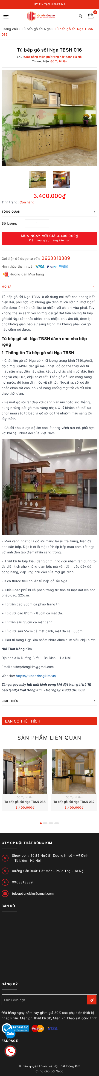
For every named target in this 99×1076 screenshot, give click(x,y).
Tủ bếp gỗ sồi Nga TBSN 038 (24, 802)
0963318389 (55, 258)
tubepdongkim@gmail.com (33, 893)
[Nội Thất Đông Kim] (41, 16)
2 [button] (45, 823)
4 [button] (56, 823)
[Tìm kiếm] (80, 17)
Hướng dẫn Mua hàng (26, 274)
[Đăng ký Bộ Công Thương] (15, 1028)
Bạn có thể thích (23, 721)
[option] (49, 118)
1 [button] (41, 823)
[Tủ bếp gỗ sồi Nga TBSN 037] (74, 771)
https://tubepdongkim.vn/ (36, 676)
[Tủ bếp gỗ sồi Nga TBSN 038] (25, 771)
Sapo (60, 1071)
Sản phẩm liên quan (49, 738)
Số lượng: (9, 223)
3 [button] (51, 823)
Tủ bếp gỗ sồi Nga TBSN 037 (73, 802)
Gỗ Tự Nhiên (25, 797)
